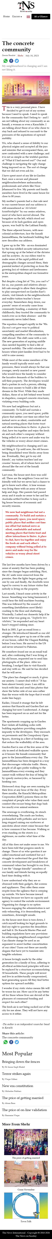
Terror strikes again (16, 1074)
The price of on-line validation (24, 1110)
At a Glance (41, 16)
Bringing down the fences (21, 1062)
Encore (16, 16)
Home (6, 16)
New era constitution (17, 1086)
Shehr (20, 55)
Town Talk (26, 1221)
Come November (26, 1189)
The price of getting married (23, 1098)
